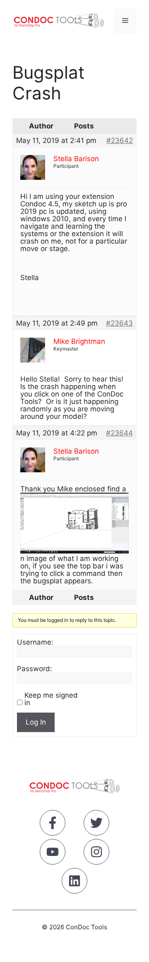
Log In (36, 722)
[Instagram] (96, 853)
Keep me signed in (51, 698)
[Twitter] (96, 824)
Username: (35, 642)
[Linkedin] (74, 882)
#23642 (119, 140)
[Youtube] (52, 853)
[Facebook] (52, 824)
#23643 (119, 323)
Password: (34, 668)
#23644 (119, 433)
